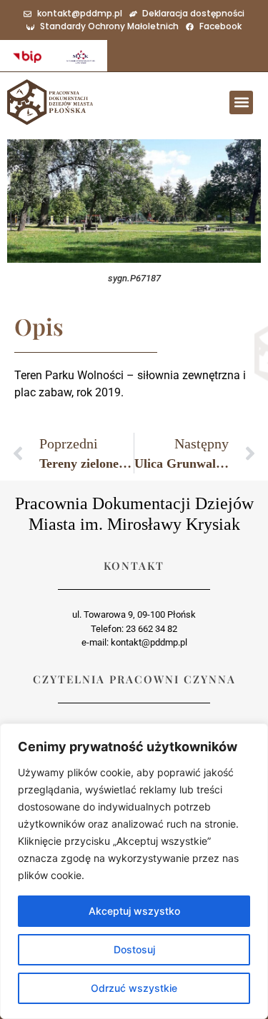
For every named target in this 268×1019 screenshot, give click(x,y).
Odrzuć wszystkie (134, 988)
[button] (241, 102)
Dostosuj (134, 949)
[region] (134, 871)
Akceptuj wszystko (134, 911)
